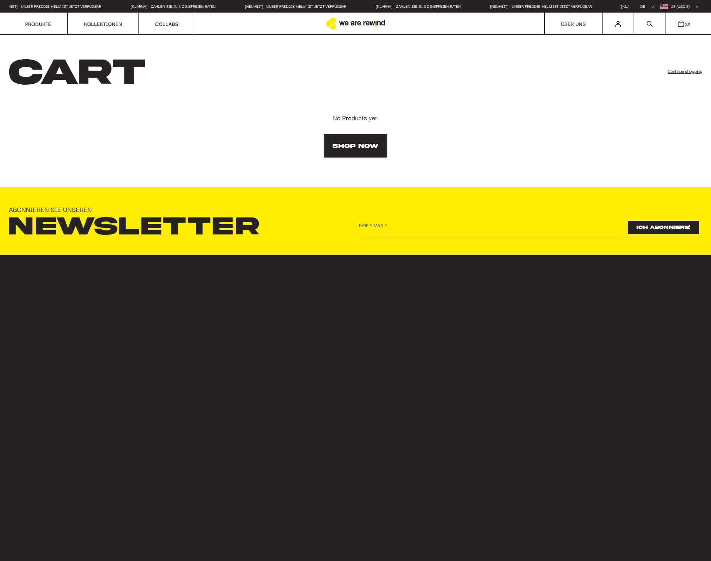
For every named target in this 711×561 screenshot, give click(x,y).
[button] (649, 24)
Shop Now (355, 145)
